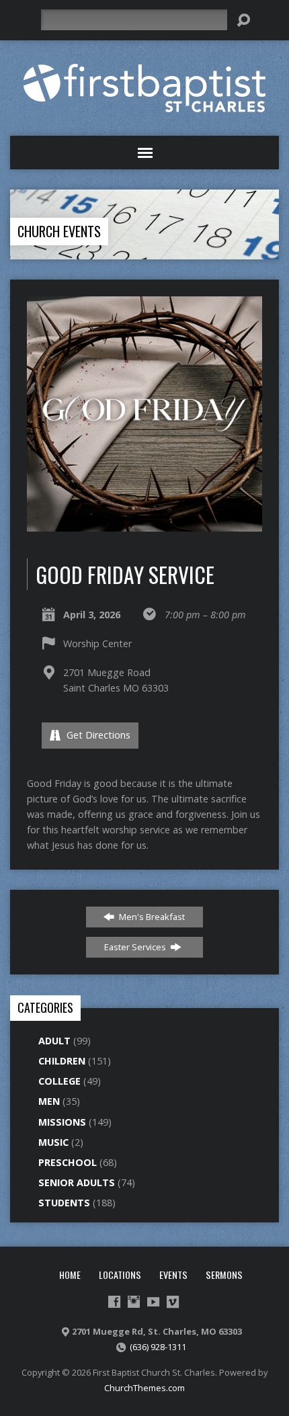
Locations (120, 1274)
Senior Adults (76, 1182)
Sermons (224, 1274)
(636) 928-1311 (158, 1347)
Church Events (59, 231)
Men (49, 1101)
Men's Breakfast (151, 917)
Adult (54, 1040)
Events (173, 1274)
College (59, 1081)
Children (61, 1060)
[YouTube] (153, 1302)
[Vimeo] (173, 1302)
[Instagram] (134, 1302)
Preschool (67, 1162)
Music (53, 1142)
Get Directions (97, 734)
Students (64, 1202)
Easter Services (136, 947)
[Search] (243, 20)
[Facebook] (114, 1302)
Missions (62, 1122)
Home (70, 1274)
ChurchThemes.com (144, 1388)
